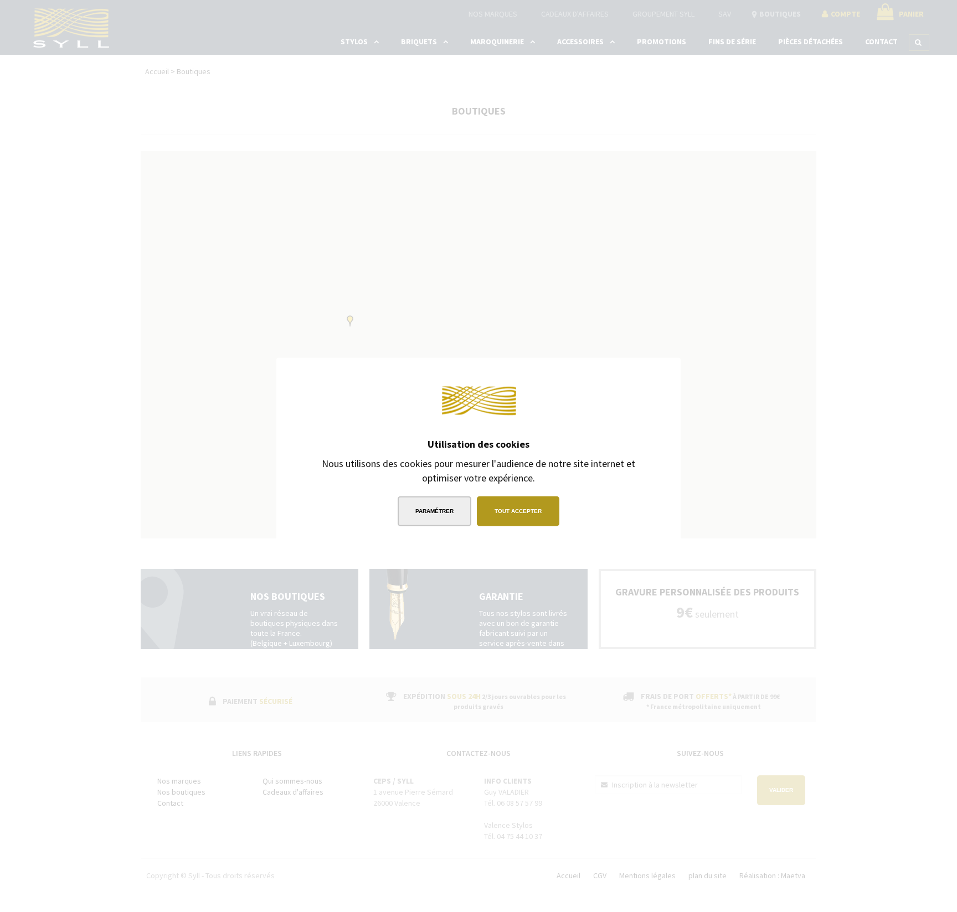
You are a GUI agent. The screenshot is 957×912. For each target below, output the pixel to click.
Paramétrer (434, 510)
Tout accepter (518, 510)
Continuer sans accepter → (608, 374)
